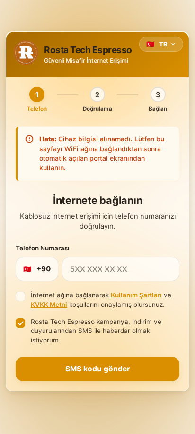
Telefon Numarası (43, 248)
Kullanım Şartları (136, 295)
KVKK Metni (49, 304)
